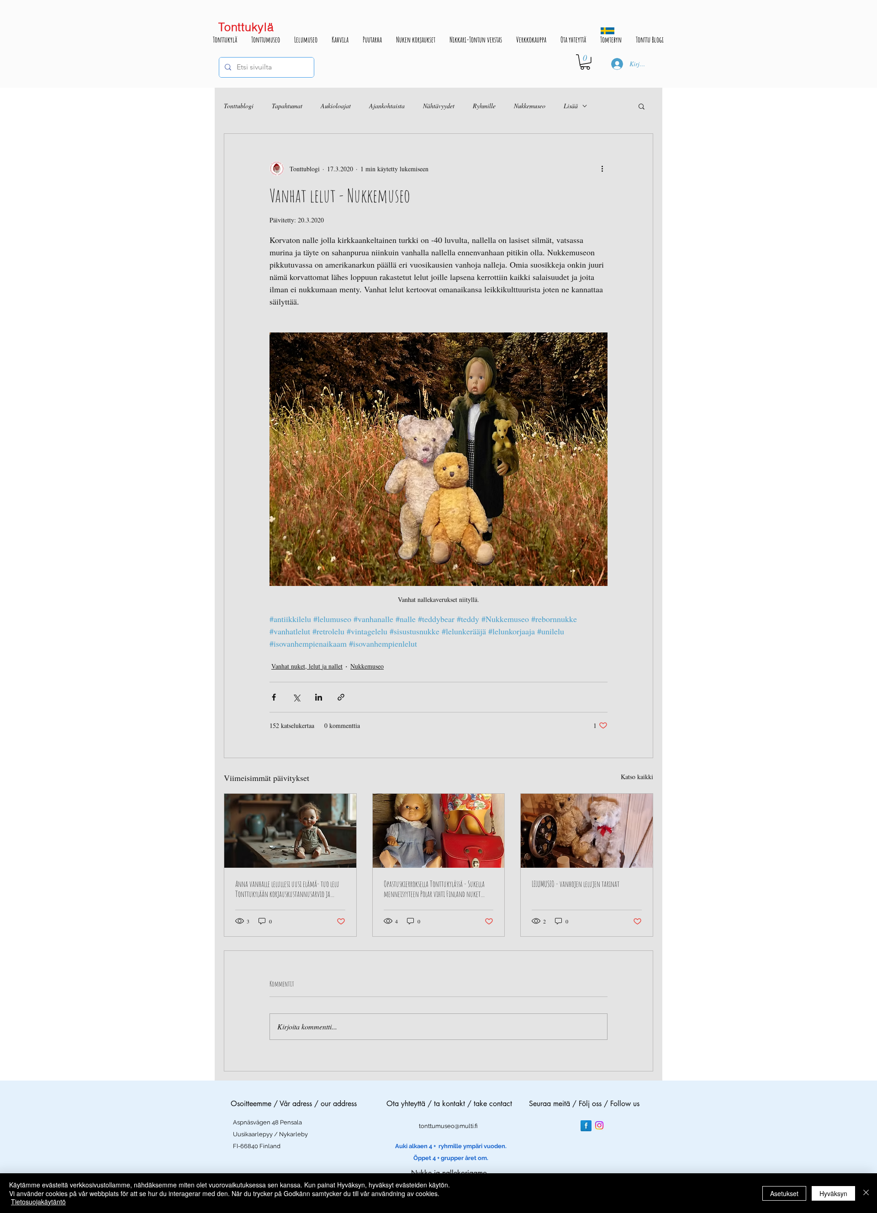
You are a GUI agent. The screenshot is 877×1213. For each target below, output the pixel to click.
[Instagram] (599, 1125)
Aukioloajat (336, 105)
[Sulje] (866, 1193)
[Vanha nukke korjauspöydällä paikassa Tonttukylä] (290, 831)
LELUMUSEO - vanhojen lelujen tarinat (575, 884)
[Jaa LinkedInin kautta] (318, 697)
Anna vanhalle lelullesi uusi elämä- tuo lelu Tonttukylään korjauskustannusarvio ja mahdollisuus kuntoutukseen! (287, 889)
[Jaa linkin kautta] (341, 697)
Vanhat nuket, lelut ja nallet (307, 666)
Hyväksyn (833, 1193)
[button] (585, 62)
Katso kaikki (637, 776)
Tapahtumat (287, 105)
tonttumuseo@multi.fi (448, 1126)
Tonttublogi (239, 105)
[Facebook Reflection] (586, 1125)
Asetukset (784, 1193)
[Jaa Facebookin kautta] (273, 697)
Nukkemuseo (529, 105)
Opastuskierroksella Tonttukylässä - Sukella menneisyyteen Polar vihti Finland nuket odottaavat (434, 889)
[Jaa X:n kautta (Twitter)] (296, 697)
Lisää (571, 105)
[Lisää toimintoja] (602, 168)
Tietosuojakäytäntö (38, 1201)
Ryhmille (484, 105)
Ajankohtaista (387, 105)
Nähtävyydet (438, 105)
